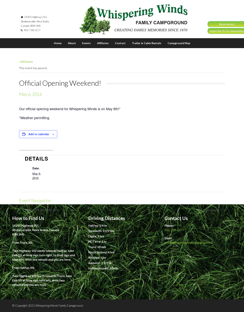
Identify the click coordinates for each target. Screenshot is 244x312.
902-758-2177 (174, 230)
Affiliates (103, 43)
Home (58, 43)
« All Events (26, 61)
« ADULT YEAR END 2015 (41, 210)
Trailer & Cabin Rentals (146, 43)
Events (86, 43)
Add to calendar (38, 134)
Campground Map (179, 43)
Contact (120, 43)
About (72, 43)
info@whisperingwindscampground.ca (188, 242)
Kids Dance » (212, 210)
